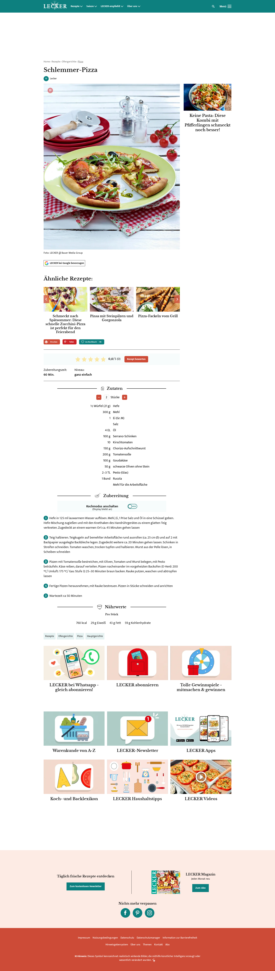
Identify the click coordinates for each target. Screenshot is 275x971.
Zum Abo (200, 888)
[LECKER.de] (55, 6)
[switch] (132, 506)
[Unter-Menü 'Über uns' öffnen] (139, 6)
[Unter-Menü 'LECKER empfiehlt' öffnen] (122, 6)
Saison (90, 6)
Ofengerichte (69, 62)
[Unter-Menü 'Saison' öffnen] (95, 6)
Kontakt (158, 944)
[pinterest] (137, 913)
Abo (167, 944)
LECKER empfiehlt (110, 6)
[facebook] (125, 913)
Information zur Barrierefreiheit (180, 938)
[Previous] (46, 299)
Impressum (84, 938)
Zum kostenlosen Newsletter (86, 886)
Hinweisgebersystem (117, 944)
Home (47, 62)
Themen (147, 944)
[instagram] (149, 913)
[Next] (177, 299)
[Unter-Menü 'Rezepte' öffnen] (81, 6)
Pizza (80, 62)
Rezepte (75, 6)
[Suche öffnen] (213, 6)
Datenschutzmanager (148, 938)
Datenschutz (127, 938)
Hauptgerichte (95, 636)
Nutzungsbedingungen (105, 938)
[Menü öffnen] (229, 6)
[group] (112, 311)
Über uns (132, 6)
